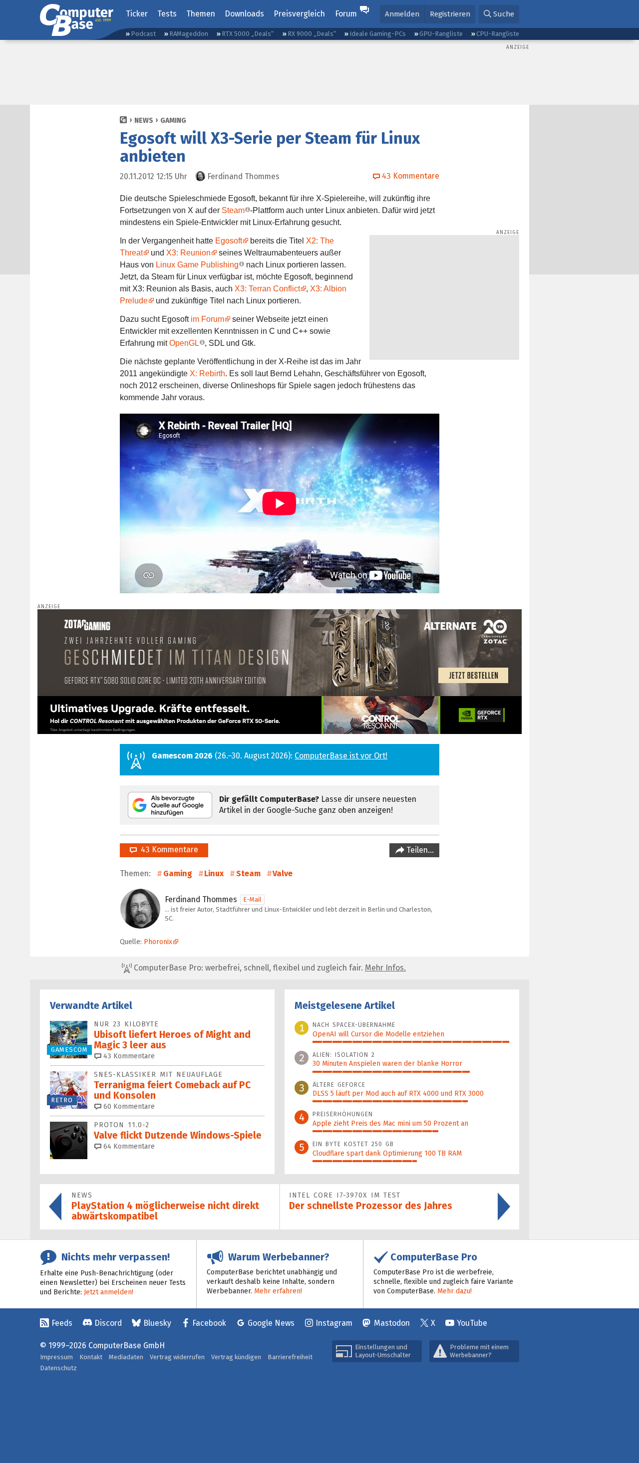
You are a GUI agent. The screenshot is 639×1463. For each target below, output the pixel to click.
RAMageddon (188, 33)
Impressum (56, 1357)
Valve (283, 873)
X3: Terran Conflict (267, 288)
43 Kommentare (167, 849)
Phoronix (158, 942)
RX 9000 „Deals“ (312, 33)
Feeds (61, 1323)
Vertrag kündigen (236, 1357)
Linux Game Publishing (197, 264)
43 (128, 1056)
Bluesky (157, 1323)
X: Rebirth (207, 373)
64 (128, 1146)
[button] (499, 14)
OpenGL (184, 343)
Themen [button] (200, 13)
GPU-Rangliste (441, 33)
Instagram (334, 1323)
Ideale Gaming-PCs (377, 33)
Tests (167, 13)
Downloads (244, 13)
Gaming (173, 120)
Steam (233, 210)
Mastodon (392, 1323)
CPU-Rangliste (497, 33)
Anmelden (402, 13)
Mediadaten (126, 1357)
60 (128, 1106)
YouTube (472, 1323)
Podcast (143, 33)
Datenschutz (58, 1368)
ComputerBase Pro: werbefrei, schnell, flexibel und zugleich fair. (269, 968)
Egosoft (228, 241)
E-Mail (252, 899)
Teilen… (419, 850)
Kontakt (90, 1357)
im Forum (207, 319)
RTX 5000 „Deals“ (248, 33)
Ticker (137, 13)
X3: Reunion (188, 252)
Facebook (209, 1323)
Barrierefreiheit (290, 1357)
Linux (214, 873)
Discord (108, 1323)
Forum (346, 13)
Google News (271, 1323)
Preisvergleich (299, 13)
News (143, 120)
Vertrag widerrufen (177, 1357)
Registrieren (450, 13)
